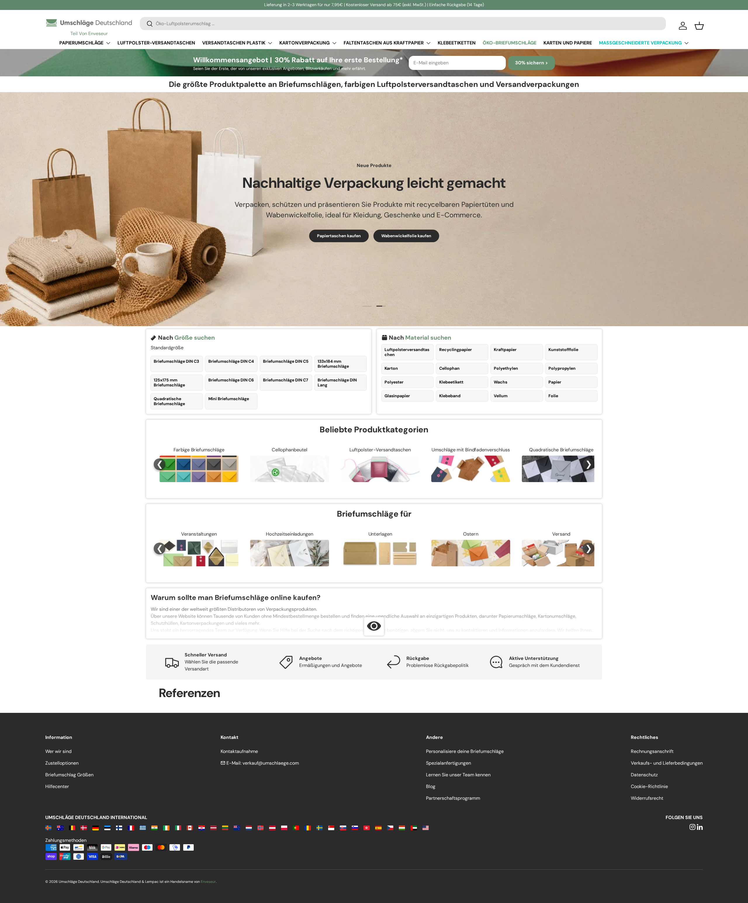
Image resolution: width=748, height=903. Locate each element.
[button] (699, 25)
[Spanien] (378, 827)
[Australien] (60, 827)
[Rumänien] (307, 827)
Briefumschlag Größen (69, 775)
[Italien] (178, 827)
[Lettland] (213, 827)
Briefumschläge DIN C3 (176, 361)
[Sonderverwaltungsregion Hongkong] (366, 827)
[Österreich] (272, 827)
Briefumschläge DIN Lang (337, 382)
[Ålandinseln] (48, 827)
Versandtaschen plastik (233, 43)
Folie (553, 395)
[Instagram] (692, 827)
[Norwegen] (260, 827)
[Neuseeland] (237, 827)
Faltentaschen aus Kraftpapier (384, 43)
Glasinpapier (397, 395)
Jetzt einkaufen (374, 244)
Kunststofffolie (563, 349)
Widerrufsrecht (647, 798)
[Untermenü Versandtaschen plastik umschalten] (269, 43)
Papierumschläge (81, 43)
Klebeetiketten (457, 43)
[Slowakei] (343, 827)
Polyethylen (506, 368)
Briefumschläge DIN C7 (285, 380)
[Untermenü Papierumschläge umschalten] (108, 43)
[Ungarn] (402, 827)
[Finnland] (119, 827)
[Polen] (284, 827)
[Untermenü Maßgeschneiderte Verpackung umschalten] (686, 43)
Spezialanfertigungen (448, 763)
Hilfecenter (57, 786)
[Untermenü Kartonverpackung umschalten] (334, 43)
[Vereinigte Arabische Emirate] (414, 827)
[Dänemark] (84, 827)
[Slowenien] (355, 827)
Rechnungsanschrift (652, 751)
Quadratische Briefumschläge (169, 401)
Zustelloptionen (62, 763)
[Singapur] (331, 827)
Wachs (500, 382)
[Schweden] (319, 827)
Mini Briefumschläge (228, 398)
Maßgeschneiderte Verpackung (640, 43)
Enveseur (208, 881)
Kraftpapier (505, 349)
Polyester (394, 382)
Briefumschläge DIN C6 (231, 380)
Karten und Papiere (567, 43)
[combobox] (403, 23)
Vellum (501, 395)
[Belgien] (72, 827)
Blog (430, 786)
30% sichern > (531, 63)
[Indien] (154, 827)
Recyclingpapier (455, 349)
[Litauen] (225, 827)
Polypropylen (562, 368)
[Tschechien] (390, 827)
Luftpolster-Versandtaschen (156, 43)
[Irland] (166, 827)
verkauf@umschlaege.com (271, 763)
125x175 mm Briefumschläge (169, 382)
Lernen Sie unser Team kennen (458, 775)
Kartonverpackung (304, 43)
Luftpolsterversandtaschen (407, 352)
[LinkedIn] (700, 827)
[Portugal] (296, 827)
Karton (391, 368)
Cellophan (449, 368)
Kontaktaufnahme (239, 751)
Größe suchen (194, 337)
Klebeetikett (451, 382)
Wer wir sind (58, 751)
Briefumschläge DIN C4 (231, 361)
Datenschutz (644, 775)
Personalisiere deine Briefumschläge (465, 751)
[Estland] (107, 827)
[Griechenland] (143, 827)
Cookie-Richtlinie (649, 786)
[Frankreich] (131, 827)
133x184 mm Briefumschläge (333, 364)
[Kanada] (190, 827)
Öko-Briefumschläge (509, 43)
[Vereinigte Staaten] (426, 827)
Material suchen (428, 337)
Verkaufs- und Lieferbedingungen (667, 763)
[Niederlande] (249, 827)
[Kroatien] (201, 827)
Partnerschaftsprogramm (453, 798)
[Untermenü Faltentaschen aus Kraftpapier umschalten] (428, 43)
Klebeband (449, 395)
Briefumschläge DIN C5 (286, 361)
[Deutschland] (95, 827)
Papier (554, 382)
